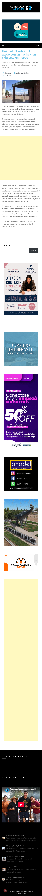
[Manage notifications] (5, 890)
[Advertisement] (21, 158)
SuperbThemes (21, 893)
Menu (38, 45)
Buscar (7, 245)
